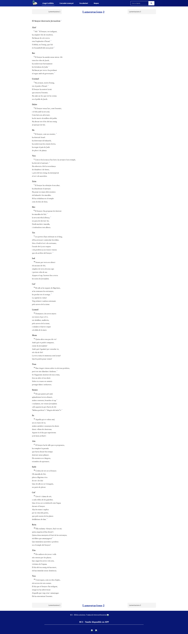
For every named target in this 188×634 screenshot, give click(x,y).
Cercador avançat (67, 3)
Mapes (96, 3)
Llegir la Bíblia (48, 3)
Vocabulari (83, 3)
